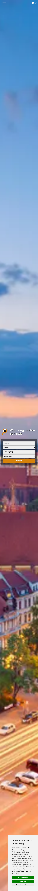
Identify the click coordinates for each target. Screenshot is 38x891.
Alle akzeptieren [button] (23, 877)
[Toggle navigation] (4, 3)
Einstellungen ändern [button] (22, 885)
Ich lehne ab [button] (22, 881)
